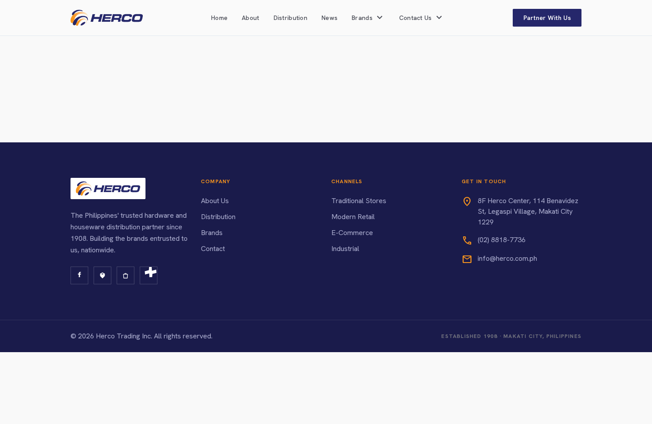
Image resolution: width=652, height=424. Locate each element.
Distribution (290, 18)
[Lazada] (102, 275)
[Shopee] (125, 275)
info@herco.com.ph (507, 258)
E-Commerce (352, 232)
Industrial (345, 248)
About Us (215, 200)
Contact (213, 248)
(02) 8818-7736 (502, 239)
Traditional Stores (358, 200)
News (330, 18)
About (250, 18)
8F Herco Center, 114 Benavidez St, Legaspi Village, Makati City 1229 (528, 211)
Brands (212, 232)
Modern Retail (353, 216)
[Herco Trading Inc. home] (107, 18)
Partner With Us (547, 18)
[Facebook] (79, 275)
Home (219, 18)
